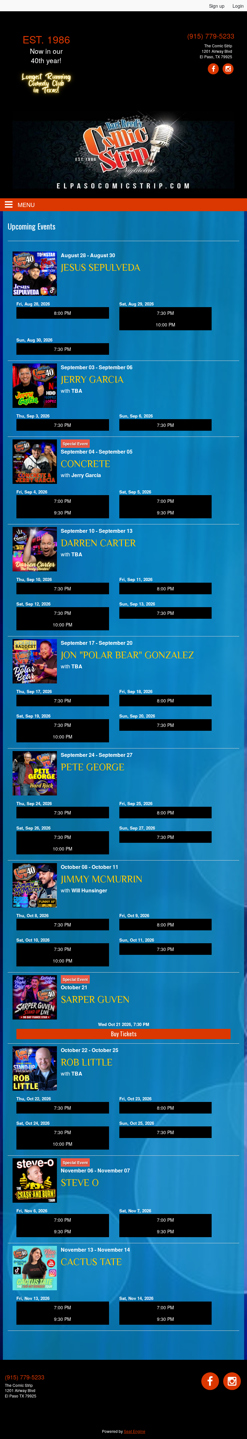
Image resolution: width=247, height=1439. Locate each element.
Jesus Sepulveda (100, 267)
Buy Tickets (123, 1034)
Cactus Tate (91, 1261)
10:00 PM (165, 324)
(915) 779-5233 (210, 36)
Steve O (80, 1182)
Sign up (216, 6)
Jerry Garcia (92, 379)
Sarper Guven (95, 999)
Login (238, 6)
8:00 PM (62, 313)
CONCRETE (85, 463)
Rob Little (87, 1062)
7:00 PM (62, 501)
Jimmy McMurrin (101, 879)
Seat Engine (134, 1431)
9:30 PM (62, 512)
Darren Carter (98, 543)
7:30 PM (165, 313)
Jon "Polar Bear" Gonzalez (127, 655)
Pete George (92, 767)
